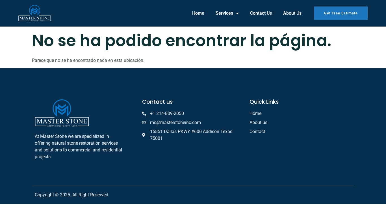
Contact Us (261, 13)
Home (198, 13)
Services (224, 13)
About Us (292, 13)
